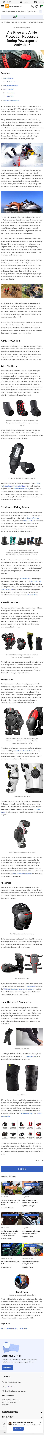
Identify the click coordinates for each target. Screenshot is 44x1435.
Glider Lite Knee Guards (26, 989)
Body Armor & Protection (19, 22)
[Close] (40, 1422)
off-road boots (28, 521)
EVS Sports (33, 1056)
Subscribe (7, 1367)
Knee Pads (10, 96)
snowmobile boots (7, 589)
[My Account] (37, 6)
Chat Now (18, 1429)
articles (8, 22)
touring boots (24, 579)
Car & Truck (10, 2)
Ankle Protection (8, 78)
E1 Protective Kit (30, 986)
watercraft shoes (31, 595)
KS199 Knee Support (28, 1113)
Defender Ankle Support (21, 489)
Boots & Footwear (33, 518)
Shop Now (22, 1169)
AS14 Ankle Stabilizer (18, 486)
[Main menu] (2, 6)
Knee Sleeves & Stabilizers (11, 100)
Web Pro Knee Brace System (22, 873)
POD (27, 1056)
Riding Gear (24, 1328)
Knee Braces (11, 93)
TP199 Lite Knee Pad (10, 989)
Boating (26, 2)
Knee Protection (8, 89)
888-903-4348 (16, 1382)
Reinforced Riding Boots (10, 85)
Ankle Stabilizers (12, 82)
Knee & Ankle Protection (36, 22)
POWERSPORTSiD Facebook (4, 1424)
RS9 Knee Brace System (24, 751)
